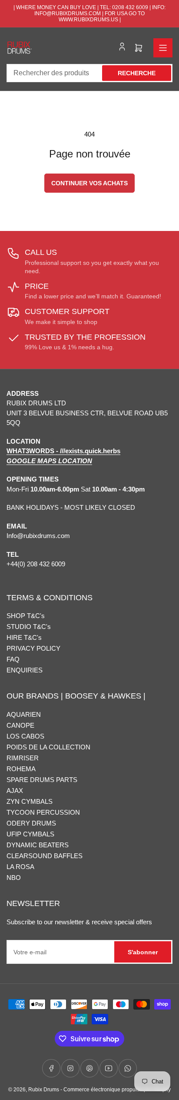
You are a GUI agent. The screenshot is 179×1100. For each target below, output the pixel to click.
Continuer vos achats (89, 183)
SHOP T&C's (26, 615)
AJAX (15, 790)
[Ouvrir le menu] (162, 47)
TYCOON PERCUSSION (43, 812)
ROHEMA (21, 768)
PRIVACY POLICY (33, 648)
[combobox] (89, 73)
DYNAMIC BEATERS (38, 845)
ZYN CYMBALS (30, 801)
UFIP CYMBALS (30, 834)
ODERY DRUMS (31, 823)
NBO (14, 877)
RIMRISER (23, 758)
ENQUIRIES (25, 670)
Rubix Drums (43, 1090)
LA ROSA (20, 866)
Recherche (137, 73)
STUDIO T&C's (29, 626)
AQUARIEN (24, 714)
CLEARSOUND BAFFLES (45, 855)
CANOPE (20, 725)
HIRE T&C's (24, 637)
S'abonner (143, 952)
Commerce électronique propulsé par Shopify (117, 1090)
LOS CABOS (25, 736)
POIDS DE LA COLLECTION (48, 747)
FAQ (13, 659)
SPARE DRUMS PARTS (42, 779)
